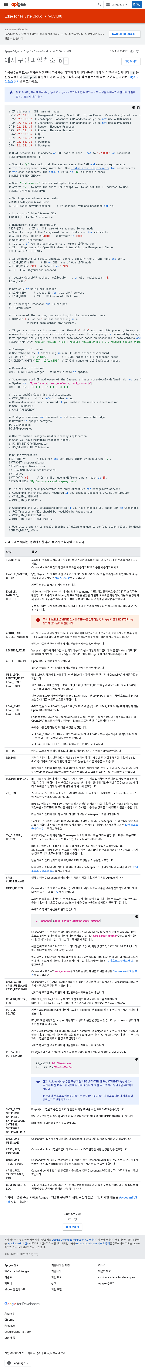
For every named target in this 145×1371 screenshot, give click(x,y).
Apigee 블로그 (106, 1283)
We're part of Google (17, 1271)
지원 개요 (56, 1277)
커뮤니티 (56, 1271)
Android (9, 1313)
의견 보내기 (131, 61)
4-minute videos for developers (116, 1277)
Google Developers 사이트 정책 (93, 1243)
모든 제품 (10, 1337)
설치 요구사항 (62, 578)
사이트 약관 (34, 1353)
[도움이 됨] (132, 51)
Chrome (9, 1319)
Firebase (10, 1325)
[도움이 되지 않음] (137, 51)
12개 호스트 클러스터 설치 (121, 960)
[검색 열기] (99, 4)
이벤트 (8, 1277)
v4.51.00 (55, 16)
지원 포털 (56, 1289)
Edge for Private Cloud (23, 16)
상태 (53, 1283)
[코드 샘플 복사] (138, 107)
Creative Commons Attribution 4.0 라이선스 (75, 1239)
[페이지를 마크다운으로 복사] (60, 61)
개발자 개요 (104, 1271)
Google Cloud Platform (18, 1331)
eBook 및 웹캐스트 (15, 1289)
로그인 (136, 4)
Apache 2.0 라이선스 (18, 1243)
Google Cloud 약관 (54, 1353)
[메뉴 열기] (6, 4)
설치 (68, 51)
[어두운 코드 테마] (133, 107)
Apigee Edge (12, 51)
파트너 (8, 1283)
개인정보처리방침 (14, 1353)
